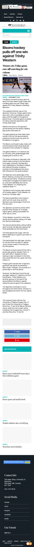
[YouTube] (23, 20)
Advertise (12, 14)
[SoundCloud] (20, 20)
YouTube (6, 519)
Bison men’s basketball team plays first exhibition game (16, 374)
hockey (20, 75)
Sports (5, 371)
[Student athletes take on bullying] (17, 411)
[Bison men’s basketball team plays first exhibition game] (17, 362)
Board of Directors (8, 17)
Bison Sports (13, 75)
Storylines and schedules (12, 447)
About (5, 14)
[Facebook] (10, 20)
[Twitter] (13, 20)
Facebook (6, 502)
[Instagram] (17, 20)
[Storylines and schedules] (17, 435)
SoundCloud (7, 514)
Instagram (7, 510)
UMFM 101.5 (7, 533)
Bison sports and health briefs (14, 399)
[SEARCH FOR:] (17, 35)
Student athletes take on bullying (15, 423)
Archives (20, 14)
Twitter (6, 506)
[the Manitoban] (17, 25)
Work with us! (19, 17)
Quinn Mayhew (9, 95)
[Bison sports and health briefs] (17, 387)
